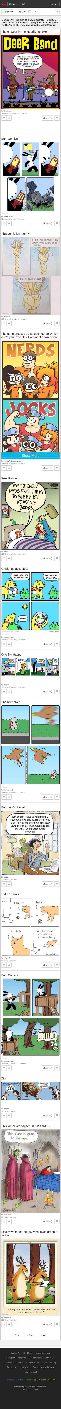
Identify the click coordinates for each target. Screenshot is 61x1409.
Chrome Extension (47, 1380)
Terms (9, 1367)
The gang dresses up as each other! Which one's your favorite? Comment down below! (29, 335)
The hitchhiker (10, 702)
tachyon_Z (7, 316)
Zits (3, 1078)
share (46, 118)
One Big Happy (11, 654)
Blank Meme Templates (16, 1358)
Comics (7, 11)
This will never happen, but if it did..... (25, 1126)
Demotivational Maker (14, 1362)
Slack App (25, 1367)
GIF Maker (28, 1353)
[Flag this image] (57, 118)
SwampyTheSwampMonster (12, 461)
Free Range (9, 478)
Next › (44, 1335)
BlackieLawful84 (8, 216)
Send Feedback (30, 1372)
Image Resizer (32, 1362)
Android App (31, 1380)
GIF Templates (35, 1358)
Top (20, 11)
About (44, 1362)
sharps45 (6, 551)
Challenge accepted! (14, 568)
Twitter (20, 1380)
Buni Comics (9, 138)
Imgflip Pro (15, 1353)
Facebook (10, 1380)
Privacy (53, 1362)
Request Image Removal (43, 1367)
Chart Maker (50, 1358)
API (16, 1367)
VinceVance (7, 111)
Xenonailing (7, 1214)
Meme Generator (43, 1353)
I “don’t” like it (10, 894)
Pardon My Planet (13, 807)
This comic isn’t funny (15, 233)
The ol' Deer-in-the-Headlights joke (24, 31)
